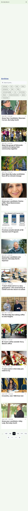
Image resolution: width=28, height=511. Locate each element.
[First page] (8, 437)
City (15, 92)
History (22, 86)
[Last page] (19, 437)
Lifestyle (4, 95)
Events (17, 86)
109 (14, 433)
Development (5, 89)
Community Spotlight (6, 92)
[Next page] (15, 437)
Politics (18, 89)
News (12, 89)
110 (18, 433)
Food (11, 86)
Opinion (23, 95)
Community (4, 86)
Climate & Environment (14, 95)
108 (10, 433)
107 (6, 433)
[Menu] (26, 2)
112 (26, 433)
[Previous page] (12, 437)
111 (22, 433)
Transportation (5, 97)
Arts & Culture (22, 92)
